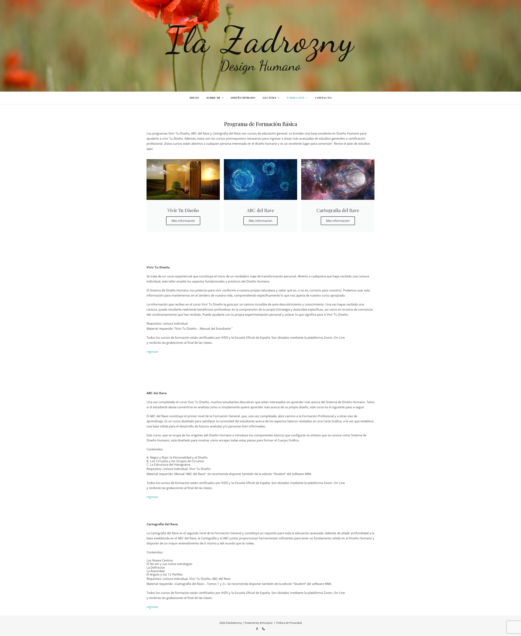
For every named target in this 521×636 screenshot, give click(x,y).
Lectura (269, 97)
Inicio (194, 97)
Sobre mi (213, 97)
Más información (183, 221)
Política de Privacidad (289, 623)
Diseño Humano (243, 97)
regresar (153, 351)
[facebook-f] (257, 629)
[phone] (263, 629)
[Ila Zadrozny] (260, 46)
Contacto (323, 97)
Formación (295, 97)
